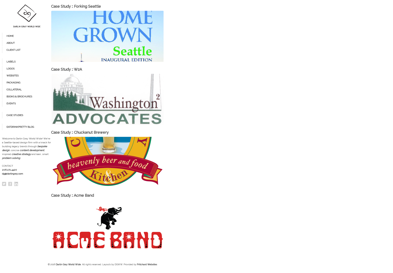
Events (11, 103)
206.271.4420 (9, 169)
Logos (11, 68)
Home (10, 35)
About (11, 42)
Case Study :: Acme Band (72, 195)
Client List (13, 49)
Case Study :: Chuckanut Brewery (80, 132)
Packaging (13, 82)
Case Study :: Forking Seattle (76, 6)
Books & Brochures (19, 96)
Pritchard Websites (147, 264)
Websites (13, 75)
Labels (11, 61)
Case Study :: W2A (66, 69)
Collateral (14, 89)
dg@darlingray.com (12, 173)
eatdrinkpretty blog (20, 126)
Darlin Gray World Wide (68, 264)
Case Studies (15, 115)
